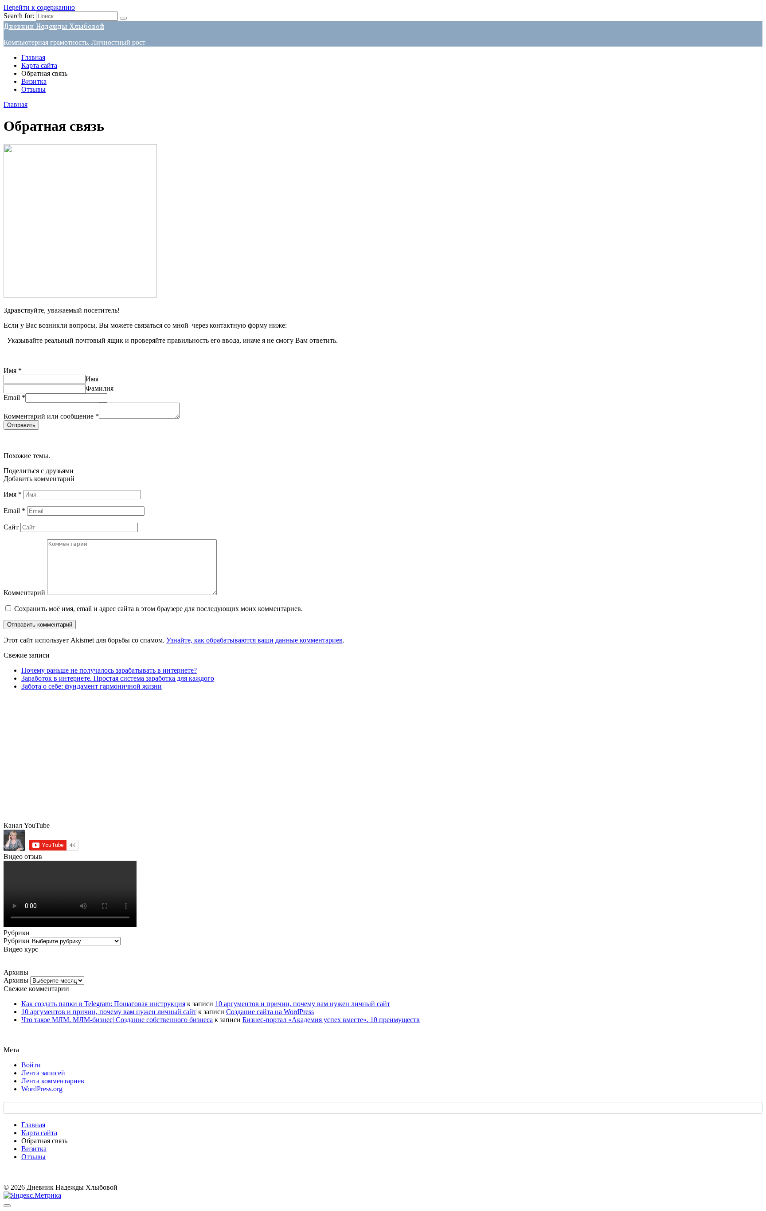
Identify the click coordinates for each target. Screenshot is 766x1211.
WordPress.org (42, 1089)
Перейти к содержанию (39, 7)
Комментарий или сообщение (51, 416)
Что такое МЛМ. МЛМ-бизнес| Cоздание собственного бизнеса (117, 1019)
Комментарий (24, 592)
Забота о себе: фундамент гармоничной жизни (91, 686)
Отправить (21, 425)
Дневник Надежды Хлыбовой (54, 26)
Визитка (34, 81)
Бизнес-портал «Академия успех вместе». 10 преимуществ (331, 1019)
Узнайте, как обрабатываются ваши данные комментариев (254, 640)
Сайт (11, 527)
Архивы (16, 980)
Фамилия (99, 388)
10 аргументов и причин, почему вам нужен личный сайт (302, 1003)
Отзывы (33, 89)
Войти (31, 1065)
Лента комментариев (52, 1081)
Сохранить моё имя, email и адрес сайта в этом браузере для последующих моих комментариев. (158, 608)
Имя (13, 370)
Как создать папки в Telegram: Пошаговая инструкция (103, 1003)
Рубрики (17, 941)
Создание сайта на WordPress (270, 1011)
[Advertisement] (269, 760)
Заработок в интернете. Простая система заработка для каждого (117, 678)
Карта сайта (39, 65)
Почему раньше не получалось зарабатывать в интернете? (109, 670)
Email (14, 397)
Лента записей (43, 1073)
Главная (33, 57)
